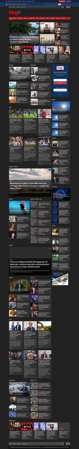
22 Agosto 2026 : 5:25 (63, 183)
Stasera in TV (32, 18)
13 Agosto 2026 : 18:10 (21, 316)
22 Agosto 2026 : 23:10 (63, 157)
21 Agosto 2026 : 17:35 (18, 394)
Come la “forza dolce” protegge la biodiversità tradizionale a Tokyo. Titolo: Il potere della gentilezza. (63, 231)
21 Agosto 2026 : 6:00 (66, 215)
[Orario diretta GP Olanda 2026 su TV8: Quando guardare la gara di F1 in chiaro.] (34, 393)
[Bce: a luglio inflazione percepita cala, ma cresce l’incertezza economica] (34, 70)
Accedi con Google (61, 90)
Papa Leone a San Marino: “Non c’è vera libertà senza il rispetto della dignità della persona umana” (64, 152)
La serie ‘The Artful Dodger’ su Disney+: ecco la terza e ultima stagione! (23, 296)
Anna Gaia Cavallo (13, 59)
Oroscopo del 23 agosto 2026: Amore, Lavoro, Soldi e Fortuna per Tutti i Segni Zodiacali (61, 196)
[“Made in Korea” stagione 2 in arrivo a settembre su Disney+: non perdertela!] (12, 305)
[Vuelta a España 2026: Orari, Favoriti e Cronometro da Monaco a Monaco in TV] (34, 408)
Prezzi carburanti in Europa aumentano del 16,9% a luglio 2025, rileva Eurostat (44, 77)
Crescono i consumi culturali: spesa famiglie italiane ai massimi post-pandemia (44, 93)
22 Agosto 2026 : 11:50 (42, 73)
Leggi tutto (11, 132)
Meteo (64, 18)
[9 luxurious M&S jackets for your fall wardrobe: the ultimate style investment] (12, 219)
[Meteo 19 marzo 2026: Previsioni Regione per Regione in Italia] (55, 133)
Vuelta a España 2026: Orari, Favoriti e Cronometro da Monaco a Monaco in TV (44, 407)
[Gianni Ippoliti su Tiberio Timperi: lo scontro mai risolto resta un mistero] (57, 42)
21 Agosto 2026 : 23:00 (14, 365)
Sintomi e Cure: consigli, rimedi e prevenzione (43, 201)
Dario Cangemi (20, 299)
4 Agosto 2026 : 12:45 (42, 285)
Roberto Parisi (12, 123)
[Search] (69, 18)
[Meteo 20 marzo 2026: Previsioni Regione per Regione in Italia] (55, 125)
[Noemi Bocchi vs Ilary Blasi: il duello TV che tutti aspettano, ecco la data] (64, 50)
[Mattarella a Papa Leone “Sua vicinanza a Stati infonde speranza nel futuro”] (55, 144)
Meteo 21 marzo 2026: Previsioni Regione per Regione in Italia (63, 117)
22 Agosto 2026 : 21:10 (18, 190)
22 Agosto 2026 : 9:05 (63, 269)
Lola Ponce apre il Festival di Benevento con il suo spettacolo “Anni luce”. (44, 314)
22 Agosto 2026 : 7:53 (42, 225)
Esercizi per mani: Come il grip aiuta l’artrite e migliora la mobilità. (44, 221)
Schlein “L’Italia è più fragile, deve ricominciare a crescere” (64, 161)
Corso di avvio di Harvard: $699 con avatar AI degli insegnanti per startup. (47, 41)
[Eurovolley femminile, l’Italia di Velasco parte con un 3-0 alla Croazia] (44, 141)
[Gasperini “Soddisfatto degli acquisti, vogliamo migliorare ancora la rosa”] (44, 113)
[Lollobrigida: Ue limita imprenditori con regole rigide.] (16, 354)
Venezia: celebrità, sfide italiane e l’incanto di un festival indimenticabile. (44, 289)
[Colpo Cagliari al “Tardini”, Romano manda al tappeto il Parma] (16, 113)
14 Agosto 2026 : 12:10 (21, 300)
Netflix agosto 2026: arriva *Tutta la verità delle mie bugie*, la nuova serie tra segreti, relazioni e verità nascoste (39, 57)
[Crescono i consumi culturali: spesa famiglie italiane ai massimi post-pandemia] (34, 94)
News (14, 18)
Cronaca (11, 75)
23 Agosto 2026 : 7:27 (13, 60)
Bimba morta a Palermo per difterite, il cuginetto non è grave (22, 92)
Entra (60, 83)
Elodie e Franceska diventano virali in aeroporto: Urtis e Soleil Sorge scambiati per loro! (64, 25)
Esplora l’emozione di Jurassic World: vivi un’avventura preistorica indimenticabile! (44, 306)
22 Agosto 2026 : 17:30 (42, 124)
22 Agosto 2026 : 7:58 (42, 207)
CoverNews (61, 447)
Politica (60, 140)
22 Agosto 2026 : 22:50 (14, 339)
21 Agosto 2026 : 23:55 (43, 89)
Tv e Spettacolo (12, 52)
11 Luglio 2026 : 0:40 (47, 316)
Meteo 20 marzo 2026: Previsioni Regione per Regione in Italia (63, 124)
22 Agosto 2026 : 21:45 (47, 395)
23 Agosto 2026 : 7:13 (50, 438)
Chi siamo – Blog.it (12, 7)
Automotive (52, 18)
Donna (25, 18)
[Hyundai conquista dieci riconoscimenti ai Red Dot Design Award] (12, 407)
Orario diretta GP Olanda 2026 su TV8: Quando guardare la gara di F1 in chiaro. (44, 393)
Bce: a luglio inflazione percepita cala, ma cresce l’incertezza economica (43, 69)
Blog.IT (61, 207)
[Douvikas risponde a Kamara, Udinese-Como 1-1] (30, 113)
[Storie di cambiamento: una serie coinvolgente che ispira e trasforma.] (55, 249)
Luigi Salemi (61, 243)
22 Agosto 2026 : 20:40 (21, 230)
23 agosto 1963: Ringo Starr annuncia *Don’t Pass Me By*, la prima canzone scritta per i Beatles (51, 57)
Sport (11, 116)
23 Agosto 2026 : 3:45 (46, 388)
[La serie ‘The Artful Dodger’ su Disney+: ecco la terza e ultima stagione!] (12, 297)
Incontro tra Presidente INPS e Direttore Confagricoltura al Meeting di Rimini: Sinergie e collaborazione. (15, 334)
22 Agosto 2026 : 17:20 (63, 164)
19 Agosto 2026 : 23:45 (25, 409)
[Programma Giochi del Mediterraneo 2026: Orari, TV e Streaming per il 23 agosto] (34, 400)
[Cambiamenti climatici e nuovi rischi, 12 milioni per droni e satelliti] (12, 85)
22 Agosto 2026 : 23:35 (25, 94)
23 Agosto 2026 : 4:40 (63, 59)
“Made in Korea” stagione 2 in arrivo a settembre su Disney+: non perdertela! (23, 304)
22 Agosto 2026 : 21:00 (63, 244)
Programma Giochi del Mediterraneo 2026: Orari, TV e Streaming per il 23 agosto (44, 400)
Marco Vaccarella (42, 72)
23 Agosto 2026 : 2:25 (25, 87)
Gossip (62, 28)
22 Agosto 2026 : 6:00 (42, 80)
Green (54, 107)
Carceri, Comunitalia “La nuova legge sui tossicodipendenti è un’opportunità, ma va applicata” (63, 170)
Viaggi (11, 183)
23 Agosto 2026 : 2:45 (50, 43)
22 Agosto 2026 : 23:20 (28, 123)
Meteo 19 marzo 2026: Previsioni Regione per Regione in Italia (63, 132)
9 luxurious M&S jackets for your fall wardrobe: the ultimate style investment (23, 218)
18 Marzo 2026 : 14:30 (63, 135)
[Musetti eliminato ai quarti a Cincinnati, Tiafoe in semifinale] (16, 141)
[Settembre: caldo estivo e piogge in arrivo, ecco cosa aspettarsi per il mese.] (64, 426)
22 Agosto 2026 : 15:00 (63, 252)
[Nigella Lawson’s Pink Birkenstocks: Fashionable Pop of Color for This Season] (12, 235)
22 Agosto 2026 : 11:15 (63, 174)
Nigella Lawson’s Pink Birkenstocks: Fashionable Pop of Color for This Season (23, 234)
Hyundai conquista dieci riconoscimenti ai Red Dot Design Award (22, 407)
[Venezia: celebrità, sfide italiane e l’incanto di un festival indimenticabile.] (34, 290)
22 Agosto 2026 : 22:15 (20, 268)
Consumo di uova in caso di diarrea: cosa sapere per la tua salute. (44, 204)
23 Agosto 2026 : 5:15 (63, 147)
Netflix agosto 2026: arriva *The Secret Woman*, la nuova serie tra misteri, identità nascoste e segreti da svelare (27, 57)
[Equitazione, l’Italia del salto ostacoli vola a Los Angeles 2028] (30, 141)
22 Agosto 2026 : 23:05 (19, 43)
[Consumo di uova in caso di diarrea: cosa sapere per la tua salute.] (34, 204)
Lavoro (47, 18)
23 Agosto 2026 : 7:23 (26, 438)
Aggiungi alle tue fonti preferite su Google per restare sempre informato (21, 1)
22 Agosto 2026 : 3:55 (46, 418)
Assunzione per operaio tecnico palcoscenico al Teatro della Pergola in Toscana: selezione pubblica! (30, 264)
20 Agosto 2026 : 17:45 (25, 402)
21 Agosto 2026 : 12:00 (43, 104)
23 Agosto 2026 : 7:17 (38, 438)
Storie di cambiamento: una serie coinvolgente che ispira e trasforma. (63, 248)
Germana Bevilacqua (42, 206)
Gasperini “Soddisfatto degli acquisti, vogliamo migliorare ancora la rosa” (44, 121)
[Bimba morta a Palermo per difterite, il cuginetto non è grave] (12, 92)
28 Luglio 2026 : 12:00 (42, 293)
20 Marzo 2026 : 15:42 (63, 120)
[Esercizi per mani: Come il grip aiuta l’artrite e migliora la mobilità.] (34, 222)
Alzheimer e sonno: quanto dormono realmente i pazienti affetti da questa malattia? (44, 239)
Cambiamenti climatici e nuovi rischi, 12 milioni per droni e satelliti (22, 84)
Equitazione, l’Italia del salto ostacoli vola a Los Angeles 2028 (29, 148)
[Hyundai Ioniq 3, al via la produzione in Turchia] (12, 414)
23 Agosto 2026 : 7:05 (63, 437)
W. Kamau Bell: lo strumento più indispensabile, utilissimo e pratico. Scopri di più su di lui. (47, 27)
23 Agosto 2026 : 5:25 (18, 123)
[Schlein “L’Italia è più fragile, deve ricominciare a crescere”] (55, 162)
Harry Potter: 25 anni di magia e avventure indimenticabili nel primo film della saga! (44, 282)
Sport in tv (40, 382)
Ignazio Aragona (44, 43)
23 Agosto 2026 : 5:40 (17, 79)
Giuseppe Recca (13, 43)
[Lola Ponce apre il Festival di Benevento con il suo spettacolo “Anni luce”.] (34, 314)
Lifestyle (20, 18)
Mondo (11, 32)
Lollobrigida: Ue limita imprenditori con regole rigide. (15, 362)
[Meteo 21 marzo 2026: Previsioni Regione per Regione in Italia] (55, 117)
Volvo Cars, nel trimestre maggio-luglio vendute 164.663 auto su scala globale (22, 400)
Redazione (18, 7)
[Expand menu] (16, 18)
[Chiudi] (72, 1)
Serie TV (40, 287)
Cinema (11, 287)
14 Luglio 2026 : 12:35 (42, 309)
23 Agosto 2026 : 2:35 (21, 221)
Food (37, 18)
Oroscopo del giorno (56, 193)
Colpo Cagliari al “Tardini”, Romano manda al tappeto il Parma (15, 121)
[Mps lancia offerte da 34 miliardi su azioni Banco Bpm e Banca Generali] (34, 102)
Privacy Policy (23, 7)
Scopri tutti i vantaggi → (60, 92)
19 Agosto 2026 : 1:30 (25, 416)
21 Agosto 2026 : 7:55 (42, 242)
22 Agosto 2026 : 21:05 (25, 102)
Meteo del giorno (58, 107)
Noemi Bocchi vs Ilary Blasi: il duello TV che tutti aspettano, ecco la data (64, 56)
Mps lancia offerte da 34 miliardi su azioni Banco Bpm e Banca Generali (44, 101)
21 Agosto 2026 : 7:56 (42, 234)
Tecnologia (42, 18)
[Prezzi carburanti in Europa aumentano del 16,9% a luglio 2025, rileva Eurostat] (34, 78)
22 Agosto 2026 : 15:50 (47, 402)
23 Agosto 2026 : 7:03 (19, 213)
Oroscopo (58, 18)
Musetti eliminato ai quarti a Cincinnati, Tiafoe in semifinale (15, 148)
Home (11, 18)
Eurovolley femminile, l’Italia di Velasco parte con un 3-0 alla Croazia (44, 148)
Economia (40, 67)
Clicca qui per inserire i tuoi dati (66, 4)
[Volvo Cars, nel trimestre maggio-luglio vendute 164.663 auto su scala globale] (12, 400)
